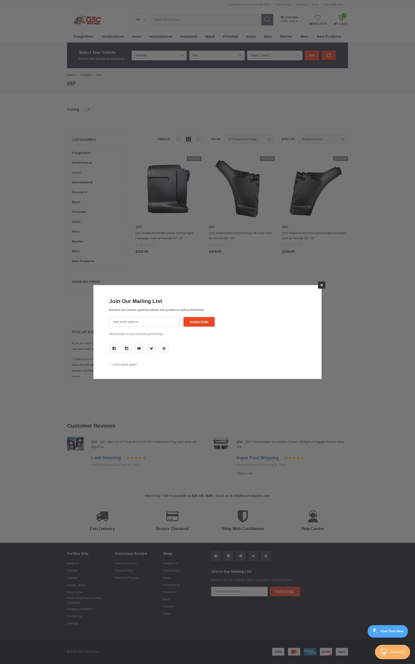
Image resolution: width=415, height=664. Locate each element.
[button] (321, 285)
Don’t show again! (125, 364)
